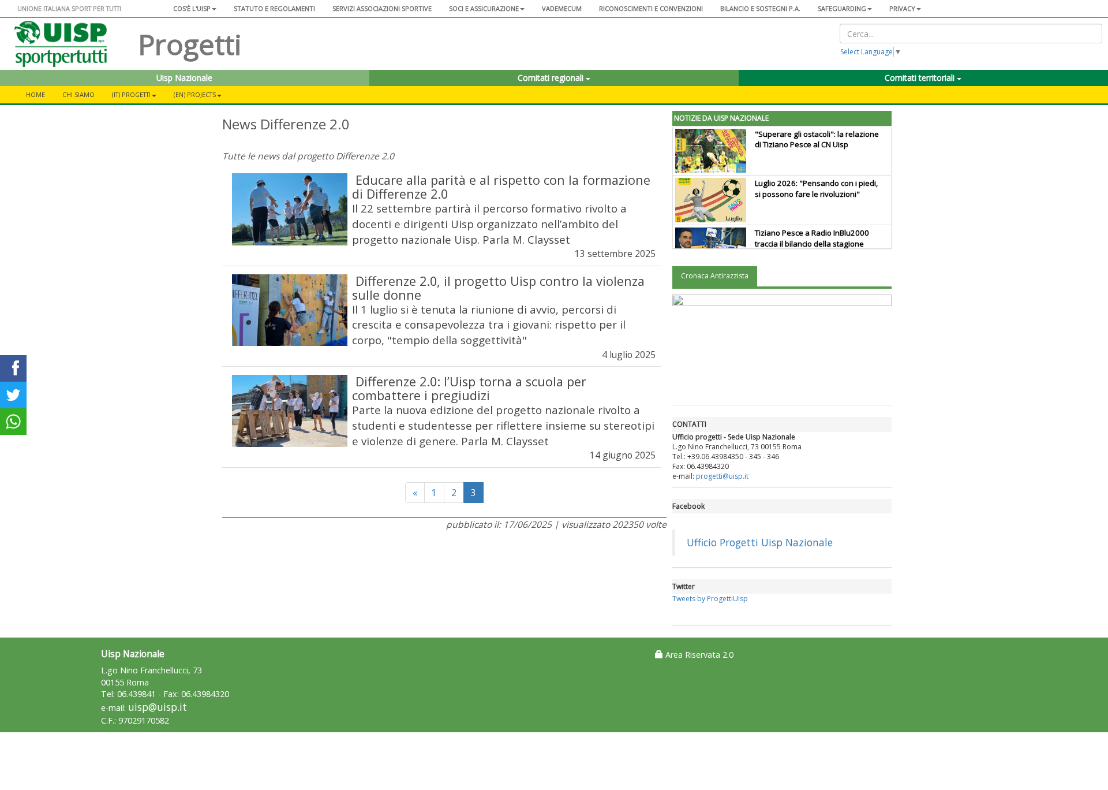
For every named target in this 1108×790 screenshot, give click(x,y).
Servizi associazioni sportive (382, 8)
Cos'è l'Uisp (192, 8)
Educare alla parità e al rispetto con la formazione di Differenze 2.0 (501, 187)
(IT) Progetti (131, 94)
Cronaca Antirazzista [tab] (714, 276)
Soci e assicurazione (484, 8)
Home (35, 94)
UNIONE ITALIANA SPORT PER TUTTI (69, 8)
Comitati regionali (552, 77)
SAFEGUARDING (842, 8)
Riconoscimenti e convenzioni (651, 8)
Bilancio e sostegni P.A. (760, 8)
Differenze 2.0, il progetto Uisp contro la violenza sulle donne (498, 288)
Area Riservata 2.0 (698, 654)
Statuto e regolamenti (274, 8)
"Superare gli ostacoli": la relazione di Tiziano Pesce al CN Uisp (817, 139)
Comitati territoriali (921, 77)
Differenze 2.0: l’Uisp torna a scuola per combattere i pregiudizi (469, 388)
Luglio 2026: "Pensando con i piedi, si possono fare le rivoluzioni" (816, 188)
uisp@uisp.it (157, 707)
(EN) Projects (195, 94)
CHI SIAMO (78, 94)
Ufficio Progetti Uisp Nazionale (760, 542)
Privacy (902, 8)
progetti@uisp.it (722, 476)
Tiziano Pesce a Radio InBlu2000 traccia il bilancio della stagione (812, 238)
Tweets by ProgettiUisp (710, 598)
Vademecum (562, 8)
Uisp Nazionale (184, 77)
